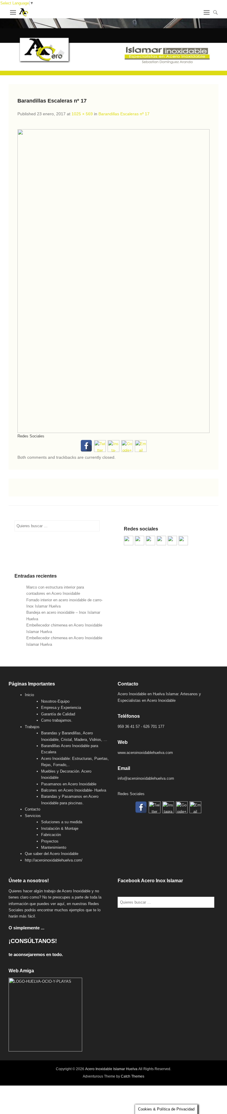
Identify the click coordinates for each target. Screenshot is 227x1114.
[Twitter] (100, 446)
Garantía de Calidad (58, 714)
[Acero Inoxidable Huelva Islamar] (113, 46)
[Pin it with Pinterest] (161, 540)
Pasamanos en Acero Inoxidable (68, 784)
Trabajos (32, 727)
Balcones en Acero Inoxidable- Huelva (73, 790)
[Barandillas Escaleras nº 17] (113, 281)
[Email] (141, 446)
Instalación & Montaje (59, 828)
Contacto (32, 809)
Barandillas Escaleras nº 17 (124, 113)
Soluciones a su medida (61, 822)
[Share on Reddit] (150, 540)
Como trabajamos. (56, 720)
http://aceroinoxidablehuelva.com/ (53, 860)
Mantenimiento (53, 847)
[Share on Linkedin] (172, 540)
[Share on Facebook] (128, 540)
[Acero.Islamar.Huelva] (139, 540)
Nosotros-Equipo (55, 701)
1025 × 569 (82, 113)
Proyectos (50, 841)
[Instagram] (113, 446)
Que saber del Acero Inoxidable (51, 853)
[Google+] (127, 446)
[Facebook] (86, 446)
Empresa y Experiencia (61, 707)
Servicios (33, 815)
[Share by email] (183, 540)
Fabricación (51, 834)
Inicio (29, 695)
